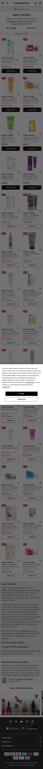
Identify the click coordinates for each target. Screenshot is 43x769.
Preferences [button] (6, 387)
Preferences (21, 399)
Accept (21, 393)
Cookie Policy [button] (30, 382)
